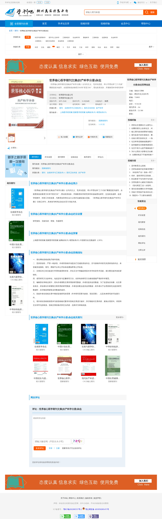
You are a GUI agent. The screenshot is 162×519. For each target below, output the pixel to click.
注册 (47, 2)
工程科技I (70, 41)
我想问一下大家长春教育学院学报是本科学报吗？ (142, 195)
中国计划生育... (16, 244)
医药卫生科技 (50, 41)
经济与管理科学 (40, 37)
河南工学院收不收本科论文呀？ (142, 192)
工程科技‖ (95, 37)
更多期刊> (120, 317)
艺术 (68, 47)
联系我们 (81, 498)
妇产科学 (99, 108)
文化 (42, 47)
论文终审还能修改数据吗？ (141, 142)
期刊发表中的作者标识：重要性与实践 (142, 135)
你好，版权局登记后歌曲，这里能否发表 (142, 176)
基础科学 (86, 37)
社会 (99, 47)
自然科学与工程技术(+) (74, 108)
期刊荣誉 (61, 157)
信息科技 (105, 37)
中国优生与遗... (40, 378)
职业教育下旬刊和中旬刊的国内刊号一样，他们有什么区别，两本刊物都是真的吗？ (142, 179)
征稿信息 (74, 157)
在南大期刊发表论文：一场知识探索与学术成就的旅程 (142, 138)
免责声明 (97, 498)
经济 (36, 47)
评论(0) (100, 157)
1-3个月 (102, 124)
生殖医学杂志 (16, 212)
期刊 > (17, 31)
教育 (58, 47)
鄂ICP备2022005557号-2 (72, 509)
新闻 (93, 47)
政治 (105, 47)
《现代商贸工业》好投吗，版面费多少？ (142, 186)
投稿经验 (105, 23)
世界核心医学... (64, 378)
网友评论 (141, 243)
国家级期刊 (103, 121)
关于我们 (153, 2)
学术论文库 (63, 23)
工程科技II (66, 37)
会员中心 (125, 23)
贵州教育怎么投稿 (137, 166)
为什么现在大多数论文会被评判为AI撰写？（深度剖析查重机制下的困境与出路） (142, 151)
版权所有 (89, 498)
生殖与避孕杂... (16, 277)
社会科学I (114, 37)
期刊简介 (35, 157)
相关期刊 (87, 157)
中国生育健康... (112, 378)
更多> (153, 120)
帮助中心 (145, 23)
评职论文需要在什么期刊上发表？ (142, 125)
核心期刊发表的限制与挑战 (141, 132)
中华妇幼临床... (16, 309)
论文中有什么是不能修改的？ (141, 148)
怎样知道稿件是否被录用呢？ (141, 169)
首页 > (12, 31)
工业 (80, 47)
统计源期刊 (16, 215)
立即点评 (141, 250)
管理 (111, 47)
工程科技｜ (39, 41)
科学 (86, 47)
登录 (39, 2)
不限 (27, 37)
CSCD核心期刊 (16, 280)
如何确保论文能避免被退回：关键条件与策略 (142, 145)
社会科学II (76, 37)
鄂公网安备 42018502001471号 (97, 509)
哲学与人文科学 (54, 37)
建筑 (48, 47)
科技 (74, 47)
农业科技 (61, 41)
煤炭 (117, 47)
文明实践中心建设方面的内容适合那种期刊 (142, 182)
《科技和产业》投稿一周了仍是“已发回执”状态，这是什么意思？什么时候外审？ (142, 172)
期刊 (61, 108)
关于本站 (64, 498)
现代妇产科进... (88, 378)
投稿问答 (85, 23)
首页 (44, 23)
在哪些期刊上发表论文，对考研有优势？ (142, 128)
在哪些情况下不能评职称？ (141, 155)
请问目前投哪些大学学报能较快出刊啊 (142, 189)
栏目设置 (48, 157)
